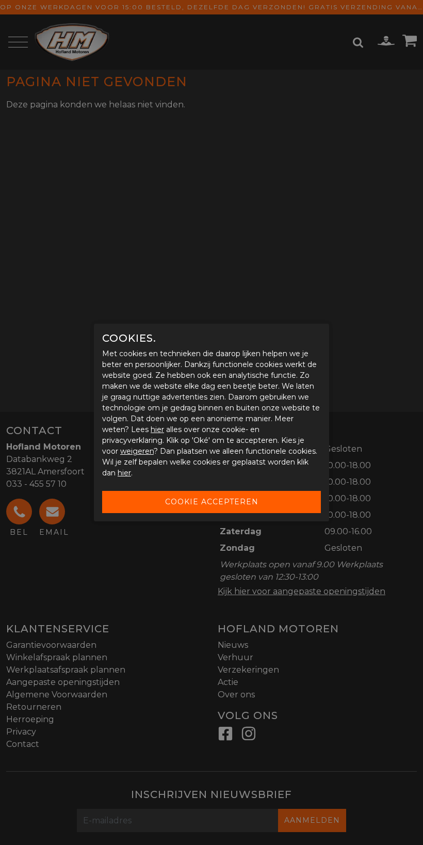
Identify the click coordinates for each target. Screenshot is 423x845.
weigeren (137, 451)
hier (157, 429)
